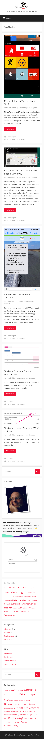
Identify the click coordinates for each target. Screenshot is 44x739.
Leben (33, 596)
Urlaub (22, 612)
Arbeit (11, 588)
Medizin (35, 600)
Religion (33, 608)
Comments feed (10, 661)
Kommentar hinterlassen (16, 139)
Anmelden (8, 654)
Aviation (7, 633)
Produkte (25, 607)
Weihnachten (10, 615)
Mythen (15, 608)
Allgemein (8, 629)
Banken (16, 588)
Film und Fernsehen (19, 700)
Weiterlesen (10, 129)
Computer (32, 588)
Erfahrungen (11, 137)
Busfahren (23, 587)
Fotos (11, 597)
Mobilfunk (8, 608)
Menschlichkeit (29, 604)
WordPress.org (10, 664)
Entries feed (8, 657)
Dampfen (6, 592)
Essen (28, 592)
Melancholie (8, 604)
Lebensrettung (8, 600)
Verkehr (27, 612)
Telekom (15, 612)
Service (7, 611)
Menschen (18, 604)
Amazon (6, 588)
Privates (7, 640)
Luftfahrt (28, 600)
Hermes (27, 597)
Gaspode (34, 108)
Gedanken (18, 596)
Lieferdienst (18, 600)
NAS (19, 608)
